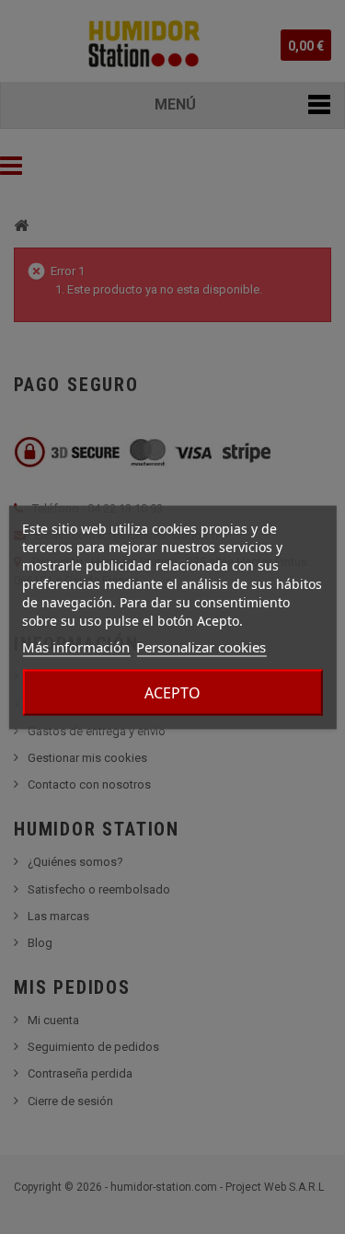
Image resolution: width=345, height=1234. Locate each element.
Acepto (172, 692)
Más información (76, 646)
